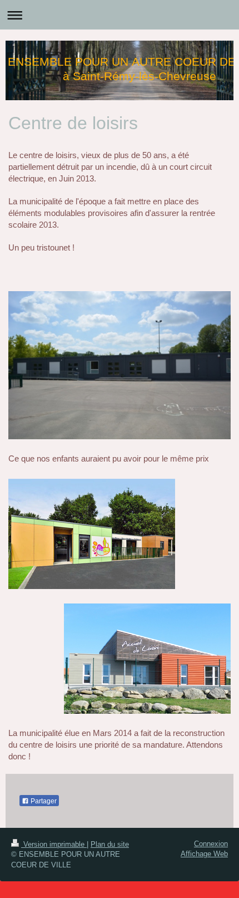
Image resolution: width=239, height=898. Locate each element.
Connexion (211, 844)
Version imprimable (54, 844)
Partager (43, 801)
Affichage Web (204, 854)
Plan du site (110, 844)
